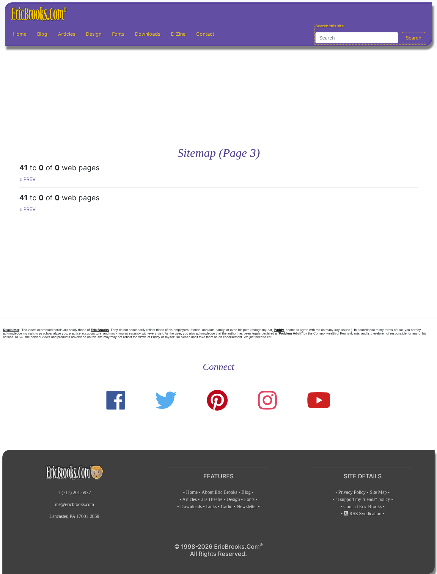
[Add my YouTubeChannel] (319, 400)
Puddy (279, 330)
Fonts (118, 34)
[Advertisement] (218, 90)
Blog (42, 34)
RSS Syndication (364, 513)
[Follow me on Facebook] (115, 400)
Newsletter (247, 506)
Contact (205, 34)
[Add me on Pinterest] (217, 400)
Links (211, 506)
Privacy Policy (352, 492)
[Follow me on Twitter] (166, 400)
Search (413, 38)
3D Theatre (211, 499)
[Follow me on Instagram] (267, 400)
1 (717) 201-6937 (74, 492)
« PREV (27, 179)
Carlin (226, 506)
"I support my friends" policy (362, 499)
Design (93, 34)
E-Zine (178, 34)
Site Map (378, 492)
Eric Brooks (100, 330)
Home (19, 34)
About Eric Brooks (219, 492)
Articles (66, 34)
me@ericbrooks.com (74, 504)
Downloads (147, 34)
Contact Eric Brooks (362, 506)
